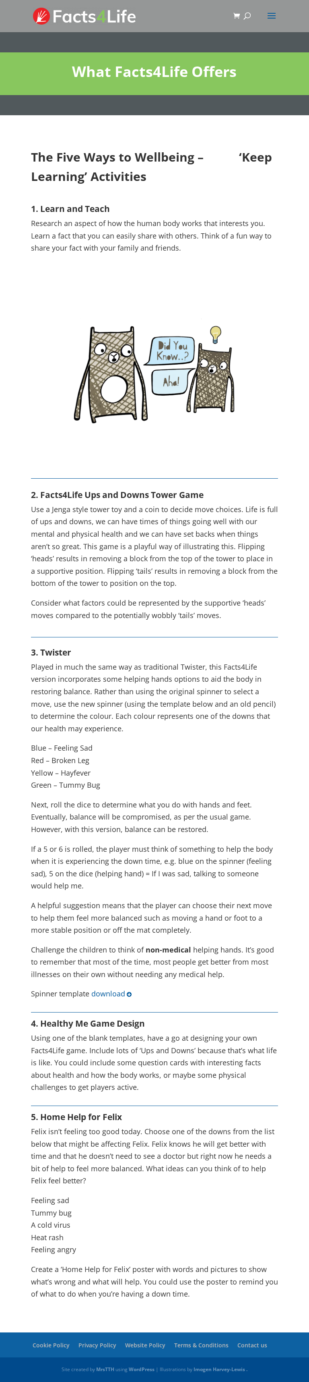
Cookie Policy (51, 1345)
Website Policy (145, 1345)
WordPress (141, 1369)
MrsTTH (105, 1369)
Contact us (252, 1345)
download (108, 993)
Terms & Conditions (201, 1345)
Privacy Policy (97, 1345)
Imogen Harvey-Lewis (219, 1369)
